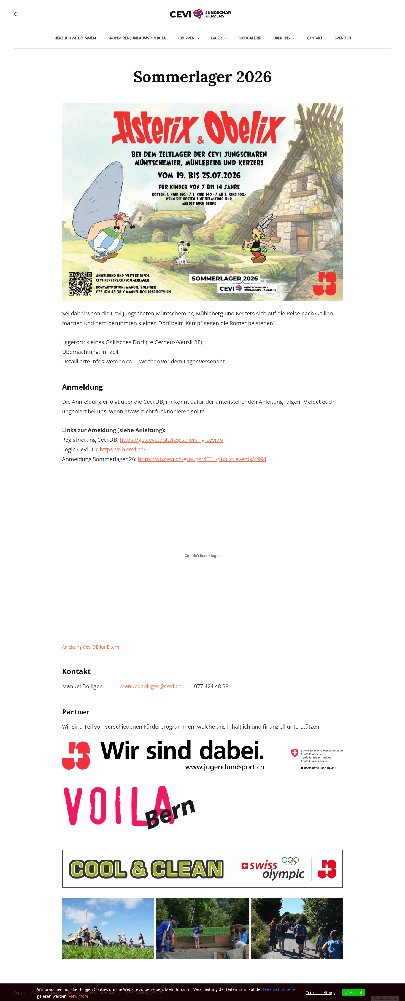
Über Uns (281, 38)
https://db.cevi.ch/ (122, 449)
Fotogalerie (249, 38)
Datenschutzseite (279, 989)
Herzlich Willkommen (75, 38)
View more (78, 996)
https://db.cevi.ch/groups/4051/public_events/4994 (202, 459)
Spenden (343, 38)
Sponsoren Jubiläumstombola (137, 38)
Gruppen (186, 38)
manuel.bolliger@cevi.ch (151, 686)
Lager (216, 38)
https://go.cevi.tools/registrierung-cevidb (171, 439)
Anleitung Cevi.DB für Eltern (90, 647)
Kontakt (314, 38)
